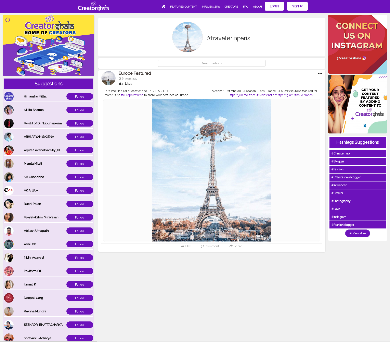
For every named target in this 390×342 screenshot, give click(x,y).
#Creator (337, 193)
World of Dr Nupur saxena (43, 123)
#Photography (341, 201)
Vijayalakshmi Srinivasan (41, 217)
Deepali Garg (33, 298)
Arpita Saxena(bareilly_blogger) (47, 150)
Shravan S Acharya (37, 338)
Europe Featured (135, 73)
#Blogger (338, 161)
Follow (79, 96)
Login (274, 6)
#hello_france (303, 95)
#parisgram (286, 95)
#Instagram (339, 217)
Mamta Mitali (33, 163)
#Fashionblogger (343, 224)
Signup (297, 6)
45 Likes (126, 83)
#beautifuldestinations (263, 95)
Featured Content (183, 6)
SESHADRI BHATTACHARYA (43, 325)
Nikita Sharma (34, 110)
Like (187, 246)
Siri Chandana (34, 177)
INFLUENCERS (211, 6)
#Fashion (337, 169)
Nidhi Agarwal (34, 257)
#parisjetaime (239, 95)
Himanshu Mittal (35, 96)
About (257, 6)
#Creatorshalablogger (346, 177)
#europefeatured (132, 95)
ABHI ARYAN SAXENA (39, 137)
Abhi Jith (30, 244)
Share (237, 246)
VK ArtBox (31, 190)
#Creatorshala (341, 153)
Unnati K (30, 284)
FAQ (245, 6)
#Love (336, 209)
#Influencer (339, 185)
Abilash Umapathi (36, 231)
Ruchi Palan (32, 204)
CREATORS (231, 6)
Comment (211, 246)
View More (359, 233)
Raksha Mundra (35, 311)
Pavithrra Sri (32, 271)
